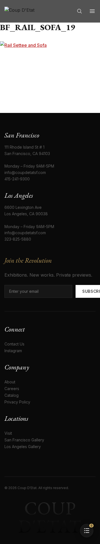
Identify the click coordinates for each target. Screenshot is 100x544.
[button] (86, 530)
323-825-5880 (17, 239)
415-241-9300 (17, 179)
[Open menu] (92, 11)
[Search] (79, 11)
